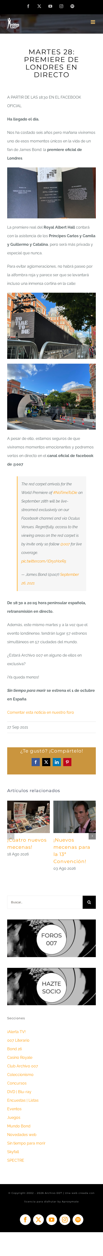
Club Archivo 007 (22, 1066)
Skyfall (13, 1152)
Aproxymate (70, 1201)
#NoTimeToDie (65, 492)
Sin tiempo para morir (26, 1143)
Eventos (14, 1109)
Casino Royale (19, 1057)
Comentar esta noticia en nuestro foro (40, 712)
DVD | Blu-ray (19, 1092)
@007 (65, 544)
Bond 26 (14, 1049)
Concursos (17, 1083)
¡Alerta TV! (16, 1032)
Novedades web (21, 1134)
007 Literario (18, 1040)
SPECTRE (15, 1160)
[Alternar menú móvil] (93, 22)
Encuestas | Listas (23, 1100)
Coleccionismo (20, 1074)
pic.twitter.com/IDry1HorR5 (43, 561)
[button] (10, 835)
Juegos (13, 1117)
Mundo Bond (18, 1126)
